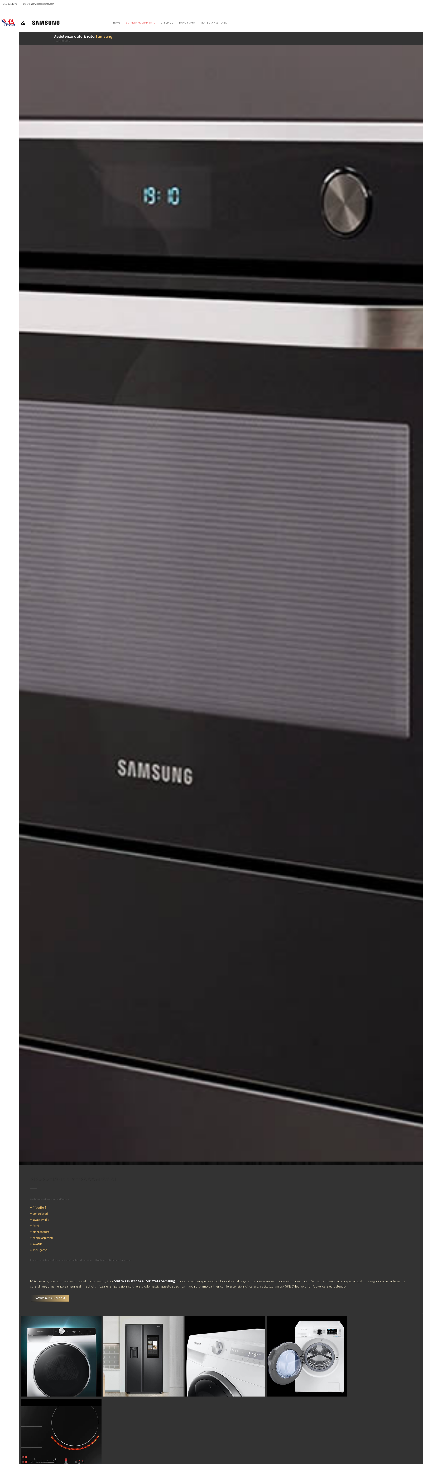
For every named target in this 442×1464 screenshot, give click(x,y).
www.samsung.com (50, 1298)
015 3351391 (9, 3)
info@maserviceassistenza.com (38, 3)
